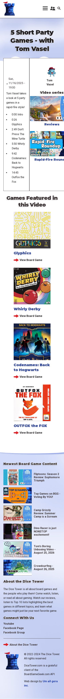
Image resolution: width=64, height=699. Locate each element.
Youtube (8, 623)
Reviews (51, 124)
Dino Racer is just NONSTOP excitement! (45, 531)
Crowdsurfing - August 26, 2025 (44, 567)
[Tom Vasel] (52, 72)
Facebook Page (13, 628)
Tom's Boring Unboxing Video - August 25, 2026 (44, 549)
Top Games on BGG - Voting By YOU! (47, 495)
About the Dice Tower (24, 644)
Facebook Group (14, 632)
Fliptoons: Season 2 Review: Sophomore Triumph (47, 477)
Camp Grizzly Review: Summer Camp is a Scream (45, 513)
